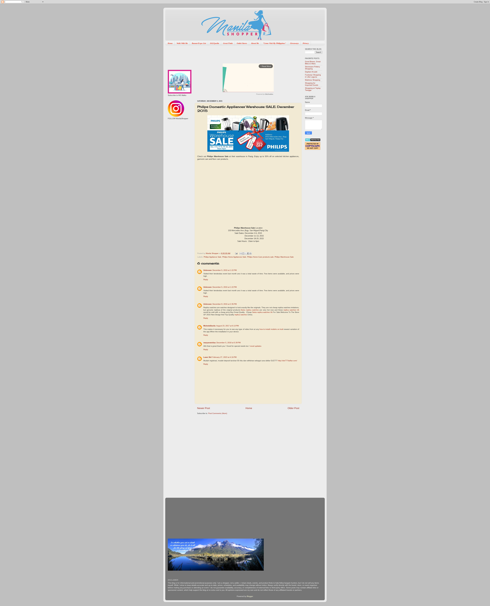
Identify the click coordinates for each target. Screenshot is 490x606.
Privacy (306, 43)
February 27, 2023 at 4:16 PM (224, 357)
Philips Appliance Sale (212, 257)
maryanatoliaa (209, 343)
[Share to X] (245, 253)
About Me (255, 43)
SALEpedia (214, 43)
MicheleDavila (209, 326)
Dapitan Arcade (311, 72)
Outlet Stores (242, 43)
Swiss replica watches (250, 310)
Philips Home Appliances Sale (234, 257)
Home (170, 43)
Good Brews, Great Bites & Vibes (313, 63)
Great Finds (228, 43)
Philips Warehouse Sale (284, 257)
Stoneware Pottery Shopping (312, 68)
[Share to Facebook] (248, 253)
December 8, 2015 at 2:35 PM (224, 304)
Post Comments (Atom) (217, 413)
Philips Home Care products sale (260, 257)
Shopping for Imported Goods (311, 84)
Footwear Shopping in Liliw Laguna (313, 76)
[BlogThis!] (243, 253)
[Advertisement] (243, 53)
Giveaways (294, 43)
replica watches (241, 315)
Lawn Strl (207, 357)
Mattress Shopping (312, 80)
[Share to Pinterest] (250, 253)
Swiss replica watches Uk (262, 312)
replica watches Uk (291, 310)
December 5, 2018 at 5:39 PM (228, 343)
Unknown (207, 270)
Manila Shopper (212, 253)
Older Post (293, 408)
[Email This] (241, 253)
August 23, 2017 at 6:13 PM (227, 326)
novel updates (255, 346)
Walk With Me (182, 43)
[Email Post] (236, 253)
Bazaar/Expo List (199, 43)
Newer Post (203, 408)
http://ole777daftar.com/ (287, 361)
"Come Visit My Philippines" (274, 43)
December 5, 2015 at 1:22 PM (224, 270)
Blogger (250, 596)
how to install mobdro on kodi (271, 329)
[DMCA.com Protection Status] (312, 141)
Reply (205, 280)
